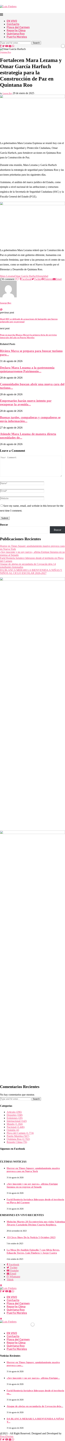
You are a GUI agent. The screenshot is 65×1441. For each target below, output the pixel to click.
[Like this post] (17, 279)
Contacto (13, 24)
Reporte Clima (16, 30)
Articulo (14, 1112)
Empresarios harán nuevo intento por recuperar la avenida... (26, 402)
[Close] (1, 1318)
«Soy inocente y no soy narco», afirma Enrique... (33, 1378)
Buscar (4, 524)
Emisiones (14, 1118)
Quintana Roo (16, 33)
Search (36, 43)
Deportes (14, 1115)
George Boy (7, 93)
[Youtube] (6, 46)
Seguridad (43, 276)
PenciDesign (6, 1436)
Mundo (15, 1124)
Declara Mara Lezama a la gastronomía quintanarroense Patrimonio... (27, 369)
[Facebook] (1, 46)
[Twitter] (3, 46)
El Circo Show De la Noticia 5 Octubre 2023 (31, 1237)
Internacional (17, 1121)
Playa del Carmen (18, 27)
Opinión (13, 1130)
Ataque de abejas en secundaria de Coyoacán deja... (35, 1406)
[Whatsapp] (13, 46)
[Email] (10, 46)
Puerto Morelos (17, 36)
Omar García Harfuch (26, 276)
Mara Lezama (7, 276)
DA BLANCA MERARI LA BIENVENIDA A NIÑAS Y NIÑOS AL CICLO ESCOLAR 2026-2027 (31, 571)
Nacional (15, 1127)
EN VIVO (12, 21)
